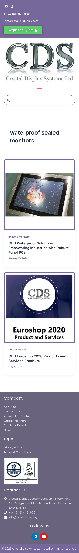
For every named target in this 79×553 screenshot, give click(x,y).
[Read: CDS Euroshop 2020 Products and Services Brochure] (39, 307)
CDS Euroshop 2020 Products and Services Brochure (37, 358)
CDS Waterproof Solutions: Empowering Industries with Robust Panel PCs (38, 247)
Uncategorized (17, 349)
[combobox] (39, 100)
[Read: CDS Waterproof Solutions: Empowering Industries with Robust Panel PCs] (39, 194)
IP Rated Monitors (19, 236)
